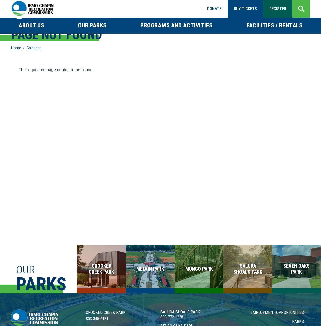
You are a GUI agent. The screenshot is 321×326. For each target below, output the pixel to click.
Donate (214, 8)
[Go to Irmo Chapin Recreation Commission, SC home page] (32, 9)
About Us (31, 25)
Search (301, 9)
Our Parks (92, 25)
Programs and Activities (176, 25)
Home (16, 48)
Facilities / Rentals (274, 25)
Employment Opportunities (277, 312)
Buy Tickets (245, 8)
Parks (298, 321)
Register (277, 8)
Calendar (34, 48)
